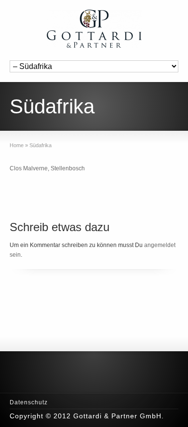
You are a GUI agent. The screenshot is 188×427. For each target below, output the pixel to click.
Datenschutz (29, 402)
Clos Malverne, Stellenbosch (47, 168)
